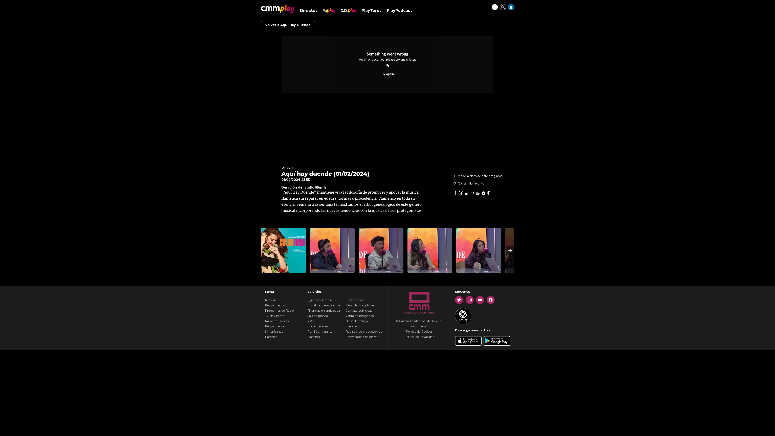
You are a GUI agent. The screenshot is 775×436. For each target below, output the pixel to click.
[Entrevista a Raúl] (332, 250)
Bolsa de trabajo (357, 321)
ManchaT (313, 337)
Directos (309, 10)
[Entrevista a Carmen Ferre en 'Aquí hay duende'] (478, 250)
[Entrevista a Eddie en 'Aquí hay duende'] (381, 250)
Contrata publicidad (359, 310)
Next (510, 250)
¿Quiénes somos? (319, 300)
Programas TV (275, 305)
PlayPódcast (399, 10)
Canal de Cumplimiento (362, 305)
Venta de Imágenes (360, 316)
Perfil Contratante (320, 331)
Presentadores (317, 326)
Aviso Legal (419, 326)
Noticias (270, 300)
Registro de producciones (364, 331)
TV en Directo (274, 316)
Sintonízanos (274, 331)
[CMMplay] (278, 8)
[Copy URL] (387, 66)
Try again (387, 73)
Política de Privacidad (419, 337)
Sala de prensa (317, 316)
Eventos (351, 326)
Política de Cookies (419, 331)
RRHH (312, 321)
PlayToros (371, 10)
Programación (275, 326)
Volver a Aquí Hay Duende (288, 25)
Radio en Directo (277, 321)
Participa (271, 337)
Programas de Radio (279, 310)
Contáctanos (354, 300)
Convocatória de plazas (362, 337)
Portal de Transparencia (323, 305)
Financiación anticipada (323, 310)
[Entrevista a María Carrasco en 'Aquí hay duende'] (429, 250)
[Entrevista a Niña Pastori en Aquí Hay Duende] (283, 250)
